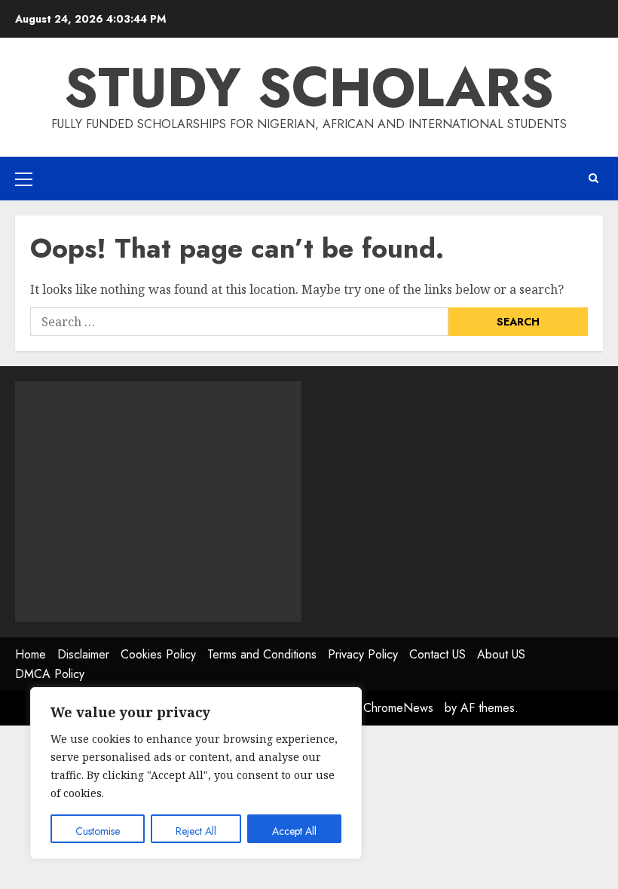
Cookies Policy (158, 654)
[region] (196, 773)
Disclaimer (83, 654)
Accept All (294, 831)
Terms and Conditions (262, 654)
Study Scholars (309, 87)
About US (501, 654)
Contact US (437, 654)
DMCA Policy (49, 674)
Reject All (196, 831)
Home (30, 654)
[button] (23, 178)
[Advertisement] (158, 501)
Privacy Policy (363, 654)
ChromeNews (398, 707)
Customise (97, 831)
